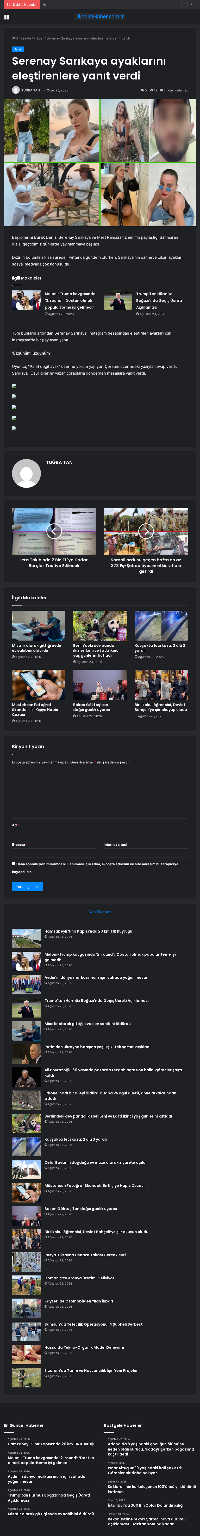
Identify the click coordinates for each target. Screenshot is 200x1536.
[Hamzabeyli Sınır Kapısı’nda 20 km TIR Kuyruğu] (26, 938)
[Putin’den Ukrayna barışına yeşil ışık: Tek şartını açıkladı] (26, 1054)
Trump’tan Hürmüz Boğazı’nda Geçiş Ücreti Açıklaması (159, 300)
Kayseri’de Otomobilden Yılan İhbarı (79, 1301)
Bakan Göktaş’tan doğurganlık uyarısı (91, 707)
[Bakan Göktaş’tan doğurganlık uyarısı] (100, 685)
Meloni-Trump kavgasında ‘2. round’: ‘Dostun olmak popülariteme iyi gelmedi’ (70, 300)
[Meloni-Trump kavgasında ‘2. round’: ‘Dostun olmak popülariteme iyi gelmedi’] (26, 300)
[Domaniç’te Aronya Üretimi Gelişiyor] (26, 1285)
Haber (39, 38)
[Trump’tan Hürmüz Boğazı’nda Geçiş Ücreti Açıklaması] (118, 300)
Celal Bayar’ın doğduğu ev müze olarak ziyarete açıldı (96, 1162)
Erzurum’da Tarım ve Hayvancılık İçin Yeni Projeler (91, 1370)
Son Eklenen (100, 911)
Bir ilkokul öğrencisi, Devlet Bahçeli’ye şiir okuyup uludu (161, 707)
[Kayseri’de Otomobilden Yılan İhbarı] (26, 1308)
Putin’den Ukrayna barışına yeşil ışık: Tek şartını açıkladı (98, 1046)
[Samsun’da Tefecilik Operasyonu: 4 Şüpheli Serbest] (26, 1331)
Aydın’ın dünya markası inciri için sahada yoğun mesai (85, 4)
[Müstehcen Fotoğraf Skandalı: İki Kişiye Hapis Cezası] (38, 685)
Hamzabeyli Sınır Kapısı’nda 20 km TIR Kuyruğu (88, 931)
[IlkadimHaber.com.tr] (100, 16)
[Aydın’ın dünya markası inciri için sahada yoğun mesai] (26, 984)
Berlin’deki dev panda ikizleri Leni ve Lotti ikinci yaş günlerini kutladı (96, 650)
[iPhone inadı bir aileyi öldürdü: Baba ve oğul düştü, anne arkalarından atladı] (26, 1100)
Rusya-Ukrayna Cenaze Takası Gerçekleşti (85, 1255)
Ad (15, 825)
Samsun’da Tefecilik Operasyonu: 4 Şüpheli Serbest (94, 1324)
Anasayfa (23, 38)
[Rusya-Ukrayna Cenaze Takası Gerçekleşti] (26, 1262)
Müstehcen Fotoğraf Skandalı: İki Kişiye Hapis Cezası (35, 709)
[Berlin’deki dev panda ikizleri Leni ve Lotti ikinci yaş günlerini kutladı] (100, 626)
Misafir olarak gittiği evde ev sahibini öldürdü (36, 648)
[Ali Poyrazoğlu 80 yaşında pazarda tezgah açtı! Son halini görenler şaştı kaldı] (26, 1077)
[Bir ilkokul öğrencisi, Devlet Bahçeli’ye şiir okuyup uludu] (161, 685)
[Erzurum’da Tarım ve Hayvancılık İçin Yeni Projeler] (26, 1377)
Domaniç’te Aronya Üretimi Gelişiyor (79, 1278)
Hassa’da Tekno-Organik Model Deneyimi (84, 1347)
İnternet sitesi (115, 844)
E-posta (20, 844)
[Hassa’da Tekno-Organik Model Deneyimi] (26, 1354)
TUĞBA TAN (30, 90)
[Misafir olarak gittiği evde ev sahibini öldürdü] (38, 626)
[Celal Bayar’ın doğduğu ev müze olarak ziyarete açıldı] (26, 1169)
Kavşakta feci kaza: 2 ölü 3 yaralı (160, 648)
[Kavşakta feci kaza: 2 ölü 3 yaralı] (161, 626)
